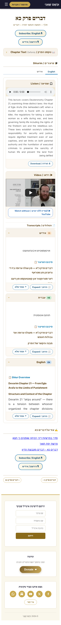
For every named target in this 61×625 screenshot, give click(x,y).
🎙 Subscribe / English (30, 33)
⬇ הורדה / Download (40, 163)
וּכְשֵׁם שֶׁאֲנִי (52, 4)
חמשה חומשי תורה (31, 24)
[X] (39, 594)
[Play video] (30, 193)
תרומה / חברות (20, 4)
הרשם (30, 535)
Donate (29, 569)
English (51, 71)
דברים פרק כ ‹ (49, 480)
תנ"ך (45, 24)
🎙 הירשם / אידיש (30, 41)
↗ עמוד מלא (21, 287)
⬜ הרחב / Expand (41, 287)
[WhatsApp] (13, 594)
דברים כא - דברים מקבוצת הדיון (40, 449)
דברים (16, 24)
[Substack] (22, 594)
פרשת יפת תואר (49, 443)
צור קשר (30, 602)
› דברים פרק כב (12, 480)
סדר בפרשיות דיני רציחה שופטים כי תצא (35, 438)
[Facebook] (48, 594)
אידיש (40, 71)
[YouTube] (30, 594)
